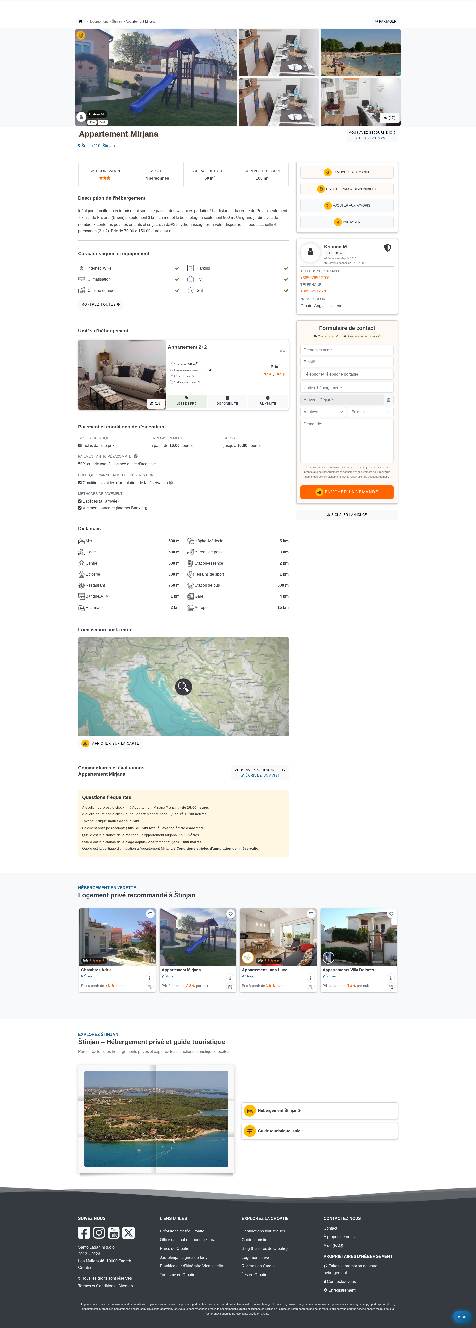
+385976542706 (314, 278)
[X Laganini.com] (128, 1233)
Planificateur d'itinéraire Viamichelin (191, 1266)
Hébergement (98, 21)
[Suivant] (147, 937)
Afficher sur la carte (115, 743)
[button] (183, 686)
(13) (158, 403)
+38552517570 (313, 291)
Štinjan (117, 21)
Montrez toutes (99, 304)
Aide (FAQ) (333, 1245)
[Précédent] (87, 937)
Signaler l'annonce (348, 515)
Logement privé (255, 1257)
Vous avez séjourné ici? (372, 135)
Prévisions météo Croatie (182, 1231)
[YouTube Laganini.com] (113, 1233)
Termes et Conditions (96, 1286)
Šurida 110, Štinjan (97, 146)
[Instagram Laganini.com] (99, 1233)
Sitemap (125, 1286)
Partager (387, 21)
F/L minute (268, 403)
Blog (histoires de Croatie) (265, 1248)
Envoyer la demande (351, 172)
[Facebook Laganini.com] (84, 1233)
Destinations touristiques (263, 1231)
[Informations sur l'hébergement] (150, 977)
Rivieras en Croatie (259, 1266)
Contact (330, 1228)
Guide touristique (257, 1240)
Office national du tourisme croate (189, 1240)
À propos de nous (339, 1237)
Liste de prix (186, 403)
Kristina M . (97, 114)
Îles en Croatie (254, 1275)
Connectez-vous (341, 1281)
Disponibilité (227, 403)
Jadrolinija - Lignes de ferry (184, 1257)
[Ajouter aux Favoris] (150, 913)
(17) (391, 118)
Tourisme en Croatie (177, 1275)
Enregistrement (341, 1290)
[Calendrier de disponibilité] (150, 986)
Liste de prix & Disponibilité (351, 189)
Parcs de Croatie (174, 1248)
